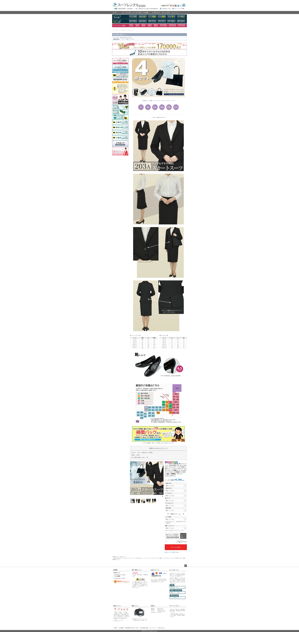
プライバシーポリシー (174, 605)
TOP (115, 12)
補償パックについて (169, 525)
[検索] (114, 30)
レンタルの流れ (127, 12)
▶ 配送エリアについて (118, 620)
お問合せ (152, 605)
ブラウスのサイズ (169, 503)
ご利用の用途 (168, 508)
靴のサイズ (168, 498)
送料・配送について (137, 570)
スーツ (117, 556)
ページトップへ (185, 565)
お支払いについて (154, 570)
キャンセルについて (174, 570)
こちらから (159, 612)
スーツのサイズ (169, 493)
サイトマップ (153, 627)
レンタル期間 (168, 516)
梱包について (135, 605)
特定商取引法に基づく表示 (131, 627)
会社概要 (146, 12)
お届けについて (117, 605)
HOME (114, 556)
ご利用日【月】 (169, 483)
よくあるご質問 (137, 12)
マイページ (176, 12)
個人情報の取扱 (144, 627)
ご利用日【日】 (169, 488)
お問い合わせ (156, 12)
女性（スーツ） (123, 556)
